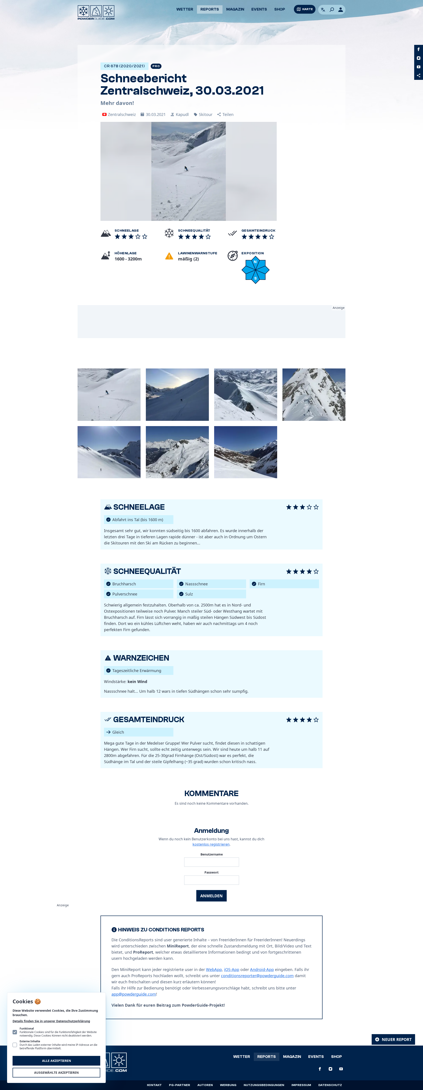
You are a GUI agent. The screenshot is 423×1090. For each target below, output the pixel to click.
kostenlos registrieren (211, 844)
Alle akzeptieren (56, 1061)
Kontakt (154, 1085)
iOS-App (231, 969)
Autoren (205, 1085)
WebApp (214, 969)
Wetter (184, 9)
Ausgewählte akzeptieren (56, 1072)
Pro (156, 66)
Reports (209, 9)
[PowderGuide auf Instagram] (418, 58)
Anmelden (211, 895)
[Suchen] (332, 10)
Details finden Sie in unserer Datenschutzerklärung (51, 1021)
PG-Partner (179, 1085)
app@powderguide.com (133, 994)
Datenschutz (330, 1085)
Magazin (235, 9)
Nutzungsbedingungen (264, 1085)
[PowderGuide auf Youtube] (418, 66)
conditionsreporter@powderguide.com (257, 975)
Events (259, 9)
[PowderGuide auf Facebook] (418, 49)
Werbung (228, 1085)
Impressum (301, 1085)
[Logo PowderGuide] (96, 12)
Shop (279, 9)
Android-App (262, 969)
